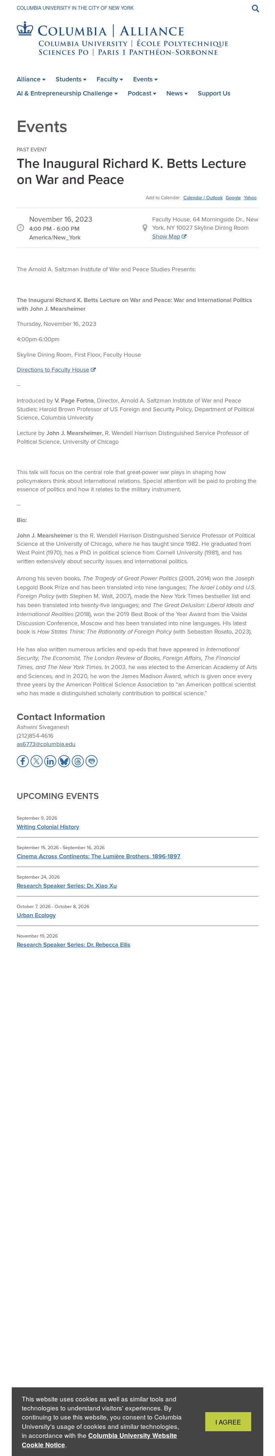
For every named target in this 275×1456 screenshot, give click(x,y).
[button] (23, 761)
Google (233, 197)
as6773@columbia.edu (46, 744)
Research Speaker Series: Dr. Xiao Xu (67, 885)
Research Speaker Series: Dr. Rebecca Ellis (73, 944)
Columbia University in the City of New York (75, 7)
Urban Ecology (36, 915)
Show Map (166, 236)
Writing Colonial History (48, 826)
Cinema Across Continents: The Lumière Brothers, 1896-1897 (98, 856)
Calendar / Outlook (203, 197)
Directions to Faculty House (53, 369)
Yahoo (250, 197)
